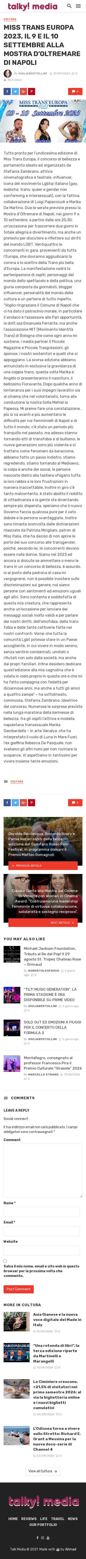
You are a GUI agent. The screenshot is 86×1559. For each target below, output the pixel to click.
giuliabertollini (32, 73)
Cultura (10, 19)
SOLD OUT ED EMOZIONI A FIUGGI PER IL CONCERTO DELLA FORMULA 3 (52, 1027)
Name (10, 1203)
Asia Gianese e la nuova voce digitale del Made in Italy (57, 1319)
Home (13, 1519)
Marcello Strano (43, 1074)
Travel (57, 1519)
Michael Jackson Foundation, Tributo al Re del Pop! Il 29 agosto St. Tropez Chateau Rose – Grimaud (52, 956)
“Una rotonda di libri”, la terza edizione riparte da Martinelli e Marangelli (56, 1353)
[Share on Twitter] (15, 91)
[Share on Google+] (23, 91)
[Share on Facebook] (7, 91)
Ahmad (70, 1549)
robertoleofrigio (43, 970)
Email (9, 1222)
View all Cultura (40, 1471)
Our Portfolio (43, 1525)
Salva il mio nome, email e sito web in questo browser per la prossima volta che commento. (41, 1271)
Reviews (29, 1519)
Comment (12, 1140)
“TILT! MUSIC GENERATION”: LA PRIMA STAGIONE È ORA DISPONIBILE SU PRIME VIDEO (50, 994)
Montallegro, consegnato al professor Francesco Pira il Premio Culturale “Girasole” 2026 (53, 1062)
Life (44, 1519)
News (73, 1519)
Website (11, 1242)
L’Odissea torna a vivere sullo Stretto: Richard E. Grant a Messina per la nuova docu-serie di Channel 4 (57, 1439)
